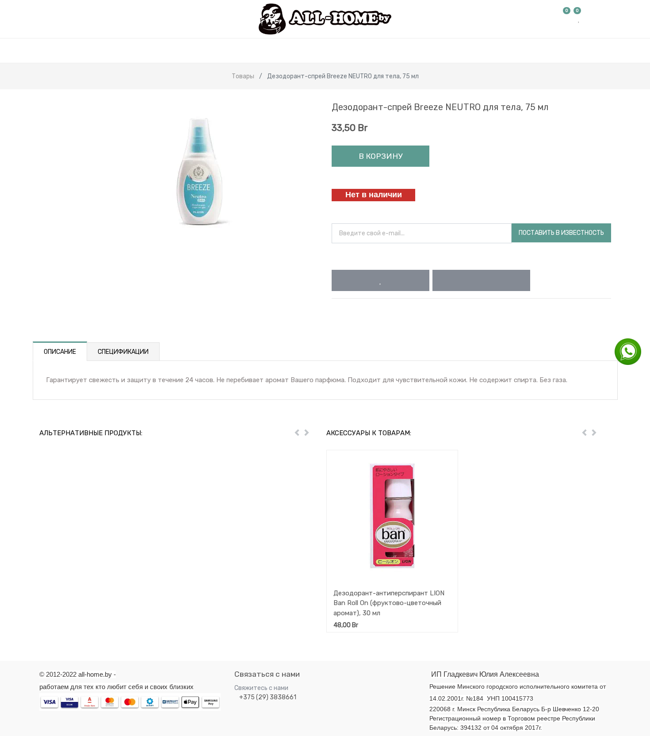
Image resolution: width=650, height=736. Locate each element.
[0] (567, 19)
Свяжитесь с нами (261, 688)
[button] (380, 280)
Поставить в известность (561, 233)
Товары (243, 76)
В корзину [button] (380, 156)
